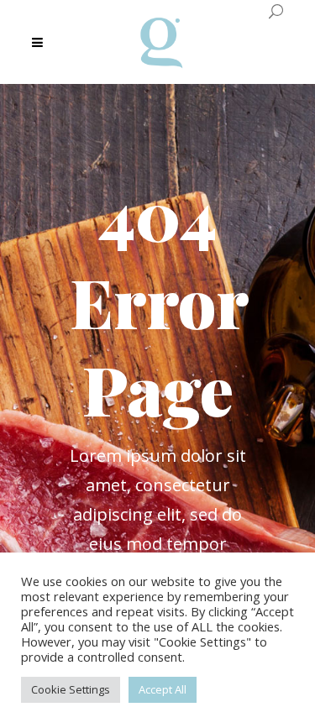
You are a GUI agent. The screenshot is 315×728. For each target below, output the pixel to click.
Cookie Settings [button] (70, 689)
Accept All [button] (162, 689)
